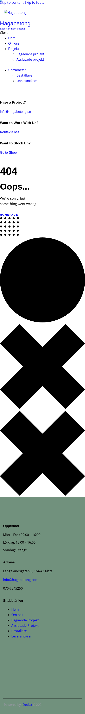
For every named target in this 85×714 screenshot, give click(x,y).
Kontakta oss (9, 132)
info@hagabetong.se (15, 111)
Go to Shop (8, 152)
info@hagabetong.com (20, 579)
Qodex (26, 704)
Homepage (9, 214)
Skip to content (12, 2)
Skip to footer (35, 2)
